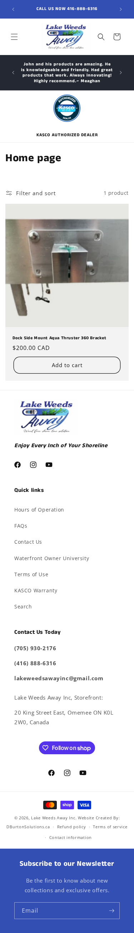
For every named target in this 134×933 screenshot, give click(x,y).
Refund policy (71, 826)
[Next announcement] (121, 9)
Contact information (70, 837)
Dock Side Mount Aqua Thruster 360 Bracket (59, 338)
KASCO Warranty (35, 590)
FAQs (20, 525)
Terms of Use (31, 574)
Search (23, 606)
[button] (14, 37)
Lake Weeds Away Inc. (53, 817)
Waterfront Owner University (51, 558)
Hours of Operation (39, 509)
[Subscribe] (111, 910)
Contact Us (28, 541)
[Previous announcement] (13, 9)
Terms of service (110, 826)
